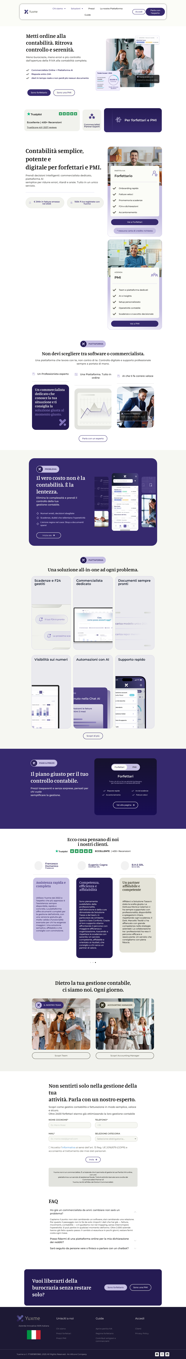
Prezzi (91, 8)
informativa (68, 1147)
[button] (90, 962)
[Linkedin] (167, 1354)
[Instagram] (162, 1354)
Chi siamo (58, 8)
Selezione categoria (107, 1133)
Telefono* (101, 1119)
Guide (88, 15)
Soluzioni (75, 8)
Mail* (52, 1133)
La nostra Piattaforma (111, 8)
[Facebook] (157, 1354)
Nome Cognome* (58, 1119)
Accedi (139, 1318)
